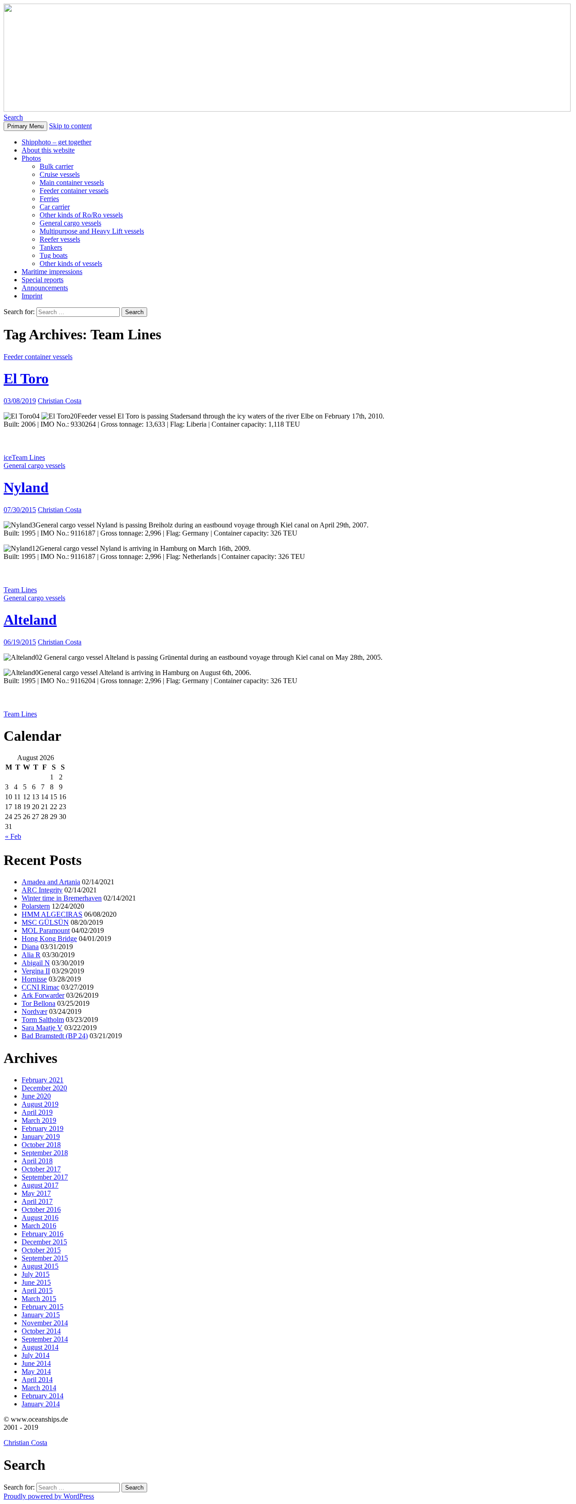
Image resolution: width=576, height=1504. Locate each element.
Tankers (51, 247)
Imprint (32, 296)
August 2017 (40, 1185)
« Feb (13, 836)
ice (8, 457)
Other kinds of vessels (71, 263)
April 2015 (37, 1290)
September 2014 (45, 1339)
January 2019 (41, 1136)
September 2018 (45, 1153)
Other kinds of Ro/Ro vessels (81, 215)
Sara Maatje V (42, 1027)
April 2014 (37, 1379)
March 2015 (39, 1298)
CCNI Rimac (40, 987)
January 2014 (41, 1404)
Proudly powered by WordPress (49, 1496)
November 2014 (45, 1323)
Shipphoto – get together (56, 142)
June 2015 (36, 1282)
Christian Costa (59, 401)
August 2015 (40, 1266)
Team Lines (28, 457)
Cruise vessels (60, 174)
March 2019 (39, 1120)
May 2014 (36, 1371)
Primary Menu (25, 126)
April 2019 (37, 1112)
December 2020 (44, 1088)
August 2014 (40, 1347)
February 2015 (42, 1306)
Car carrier (55, 207)
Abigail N (36, 963)
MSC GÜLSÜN (45, 922)
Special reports (42, 280)
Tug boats (54, 255)
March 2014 (39, 1387)
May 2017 (36, 1193)
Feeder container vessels (74, 190)
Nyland (26, 487)
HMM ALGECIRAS (52, 914)
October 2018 (41, 1144)
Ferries (49, 199)
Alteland (30, 620)
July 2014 (36, 1355)
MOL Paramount (46, 930)
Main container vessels (72, 182)
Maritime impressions (52, 271)
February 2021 (42, 1080)
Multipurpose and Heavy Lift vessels (92, 231)
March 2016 (39, 1225)
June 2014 (36, 1363)
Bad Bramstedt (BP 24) (55, 1036)
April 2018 (37, 1161)
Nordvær (34, 1011)
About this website (48, 150)
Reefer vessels (60, 239)
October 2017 (41, 1169)
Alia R (31, 955)
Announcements (45, 288)
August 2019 (40, 1104)
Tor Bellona (38, 1003)
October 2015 (41, 1250)
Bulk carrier (56, 166)
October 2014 (41, 1331)
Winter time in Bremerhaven (62, 898)
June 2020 (36, 1096)
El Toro (26, 378)
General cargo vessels (70, 223)
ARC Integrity (42, 890)
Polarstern (36, 906)
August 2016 (40, 1217)
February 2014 (42, 1396)
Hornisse (34, 979)
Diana (30, 946)
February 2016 (42, 1234)
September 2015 (45, 1258)
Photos (31, 158)
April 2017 (37, 1201)
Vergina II (36, 971)
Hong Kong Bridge (49, 938)
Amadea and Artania (51, 882)
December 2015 (44, 1242)
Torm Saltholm (43, 1019)
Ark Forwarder (43, 995)
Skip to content (70, 126)
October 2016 (41, 1209)
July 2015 (36, 1274)
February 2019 (42, 1128)
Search (13, 117)
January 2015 (41, 1315)
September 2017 (45, 1177)
